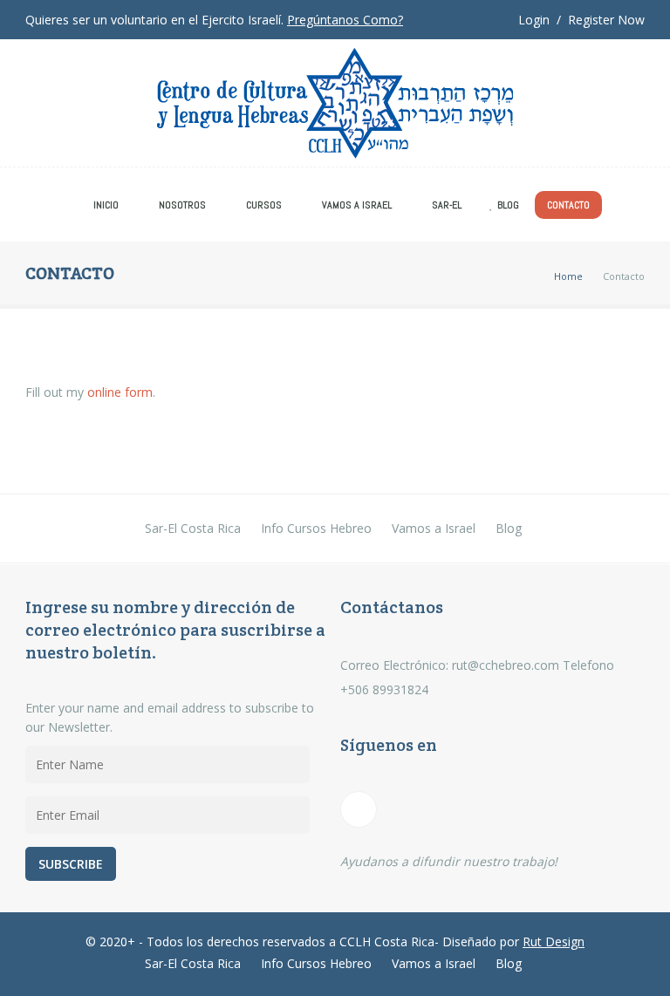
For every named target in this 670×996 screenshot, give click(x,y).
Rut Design (554, 941)
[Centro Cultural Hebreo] (335, 107)
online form (120, 392)
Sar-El (446, 205)
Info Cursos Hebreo (316, 528)
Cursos (264, 205)
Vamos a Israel (357, 205)
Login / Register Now (581, 19)
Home (568, 276)
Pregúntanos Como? (345, 19)
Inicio (106, 205)
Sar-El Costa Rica (193, 528)
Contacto (568, 205)
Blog (508, 205)
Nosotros (182, 205)
